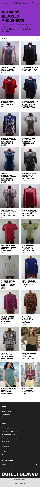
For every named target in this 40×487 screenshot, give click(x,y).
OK (36, 465)
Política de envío (7, 428)
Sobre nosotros (7, 411)
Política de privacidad (9, 434)
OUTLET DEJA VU (22, 479)
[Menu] (2, 3)
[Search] (7, 3)
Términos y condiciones (10, 438)
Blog (3, 418)
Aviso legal (5, 441)
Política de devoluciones (10, 431)
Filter (6, 38)
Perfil (3, 454)
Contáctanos (6, 415)
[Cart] (37, 3)
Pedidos (4, 451)
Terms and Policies (20, 483)
